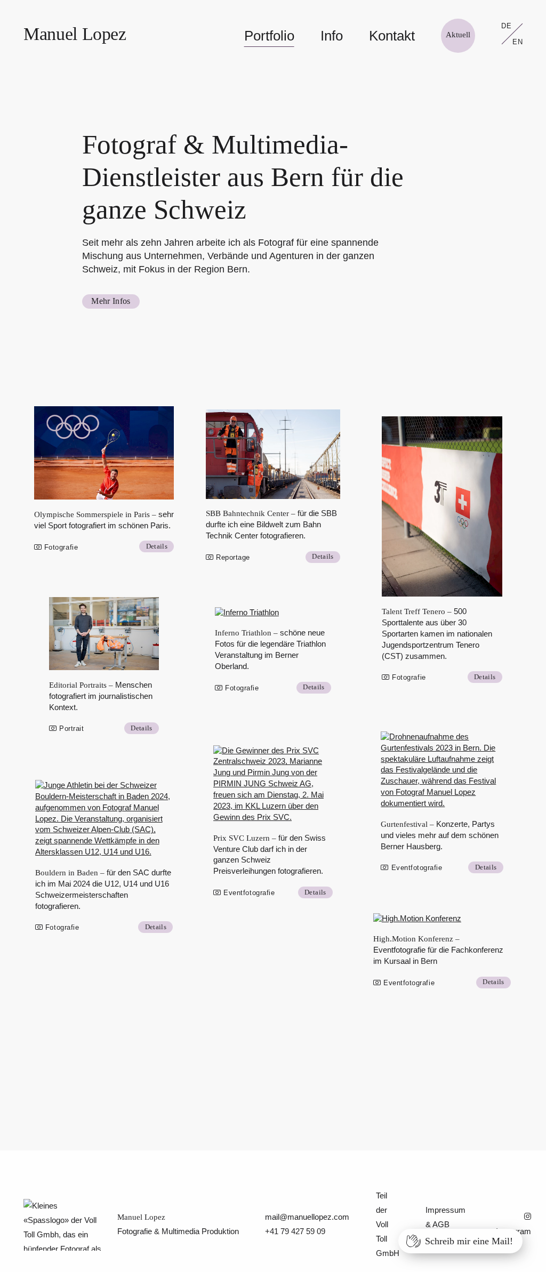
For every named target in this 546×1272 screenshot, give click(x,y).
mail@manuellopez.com (307, 1216)
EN (517, 42)
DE (506, 26)
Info (331, 36)
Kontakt (392, 36)
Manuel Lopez (74, 33)
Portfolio (269, 36)
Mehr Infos (111, 300)
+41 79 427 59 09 (295, 1231)
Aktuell (458, 34)
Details (156, 546)
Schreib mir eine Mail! (469, 1241)
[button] (104, 453)
